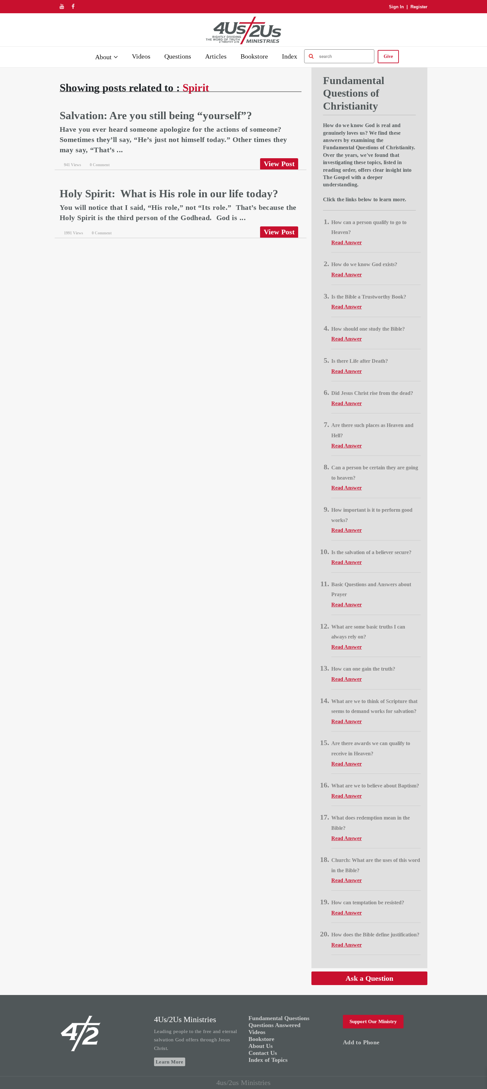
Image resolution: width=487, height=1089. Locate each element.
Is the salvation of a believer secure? (371, 552)
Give (388, 56)
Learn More (170, 1062)
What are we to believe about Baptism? (375, 785)
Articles (216, 56)
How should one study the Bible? (368, 329)
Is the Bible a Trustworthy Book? (368, 297)
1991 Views (73, 233)
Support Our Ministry (373, 1021)
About (103, 57)
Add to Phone (361, 1042)
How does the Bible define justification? (375, 934)
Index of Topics (268, 1060)
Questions (177, 56)
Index (289, 56)
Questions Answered (274, 1025)
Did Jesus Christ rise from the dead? (372, 393)
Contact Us (262, 1053)
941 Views (72, 165)
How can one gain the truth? (363, 669)
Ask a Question (369, 978)
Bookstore (254, 56)
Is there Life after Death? (359, 361)
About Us (260, 1046)
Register (418, 6)
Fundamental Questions (278, 1018)
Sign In (396, 6)
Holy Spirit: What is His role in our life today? (169, 194)
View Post (279, 164)
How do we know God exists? (364, 264)
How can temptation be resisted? (367, 902)
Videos (141, 56)
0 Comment (100, 165)
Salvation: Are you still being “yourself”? (156, 115)
